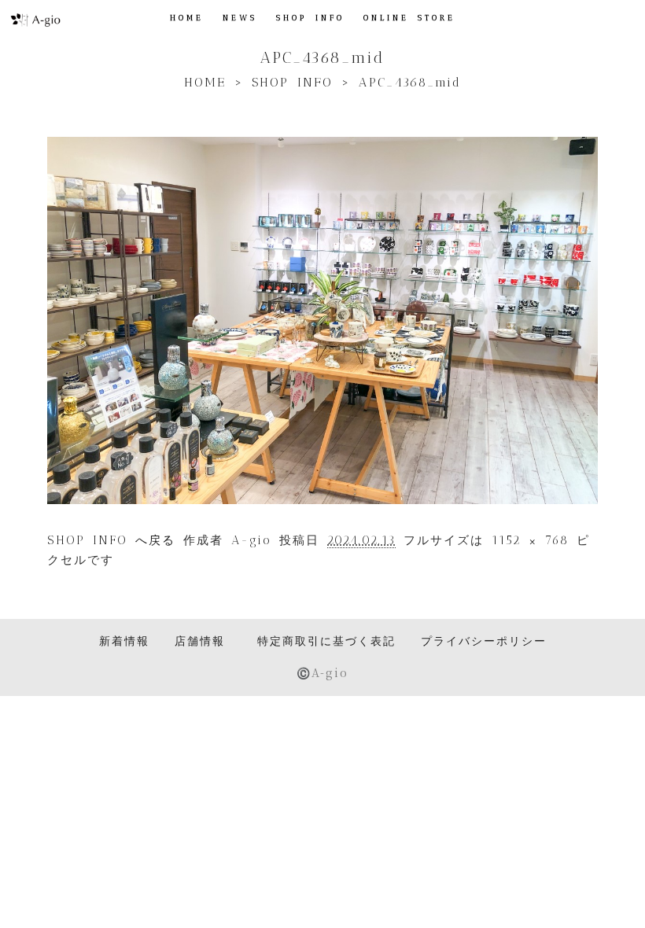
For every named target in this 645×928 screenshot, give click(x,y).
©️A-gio (322, 672)
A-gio (251, 540)
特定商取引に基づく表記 (326, 641)
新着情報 (124, 641)
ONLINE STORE (409, 18)
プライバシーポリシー (484, 641)
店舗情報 (200, 641)
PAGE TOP (616, 885)
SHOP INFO (310, 18)
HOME (187, 18)
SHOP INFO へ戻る (111, 540)
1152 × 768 (530, 540)
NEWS (240, 18)
